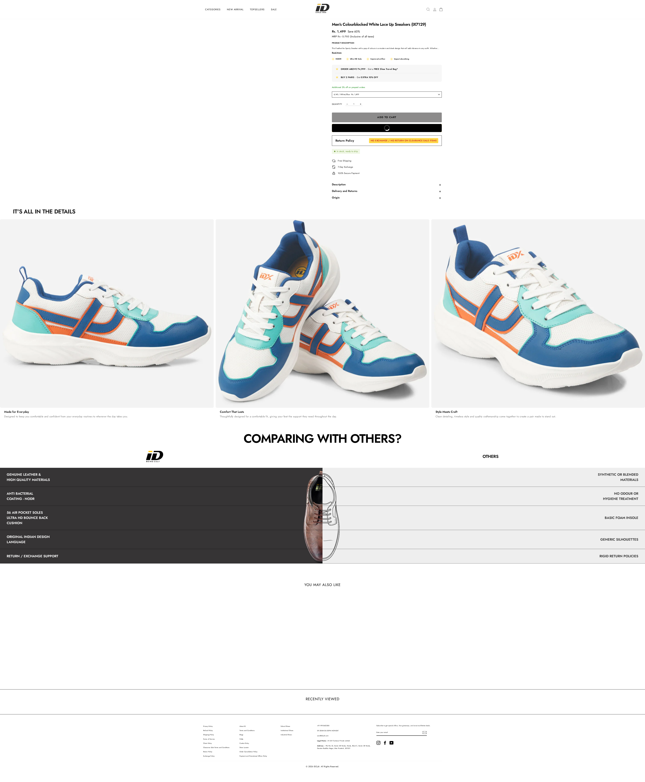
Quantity (337, 104)
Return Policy (386, 140)
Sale (274, 9)
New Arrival (235, 9)
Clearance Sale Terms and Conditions (216, 747)
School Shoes (285, 726)
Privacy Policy (208, 726)
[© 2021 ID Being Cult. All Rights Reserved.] (378, 743)
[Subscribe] (424, 733)
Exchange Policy (208, 756)
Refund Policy (208, 730)
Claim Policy (207, 743)
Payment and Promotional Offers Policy (253, 756)
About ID (243, 726)
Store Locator (244, 747)
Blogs (241, 735)
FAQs (241, 739)
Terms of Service (209, 739)
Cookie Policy (244, 743)
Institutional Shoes (287, 730)
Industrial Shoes (286, 735)
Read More (336, 52)
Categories (213, 9)
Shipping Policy (208, 735)
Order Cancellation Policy (248, 752)
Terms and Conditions (247, 730)
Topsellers (257, 9)
